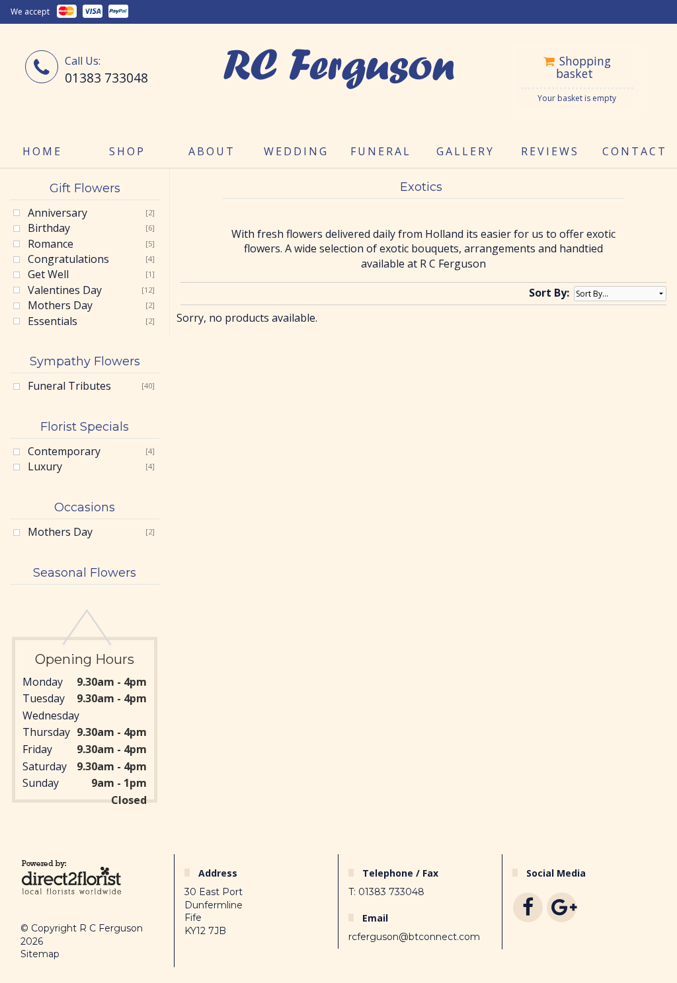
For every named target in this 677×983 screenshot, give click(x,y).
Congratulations (68, 259)
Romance (50, 244)
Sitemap (40, 954)
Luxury (45, 466)
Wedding (296, 151)
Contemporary (64, 451)
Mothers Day (60, 305)
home (42, 151)
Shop (127, 151)
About (211, 151)
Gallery (465, 151)
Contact (634, 151)
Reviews (550, 151)
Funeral (380, 151)
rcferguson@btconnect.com (414, 937)
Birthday (49, 228)
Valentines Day (65, 290)
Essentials (52, 321)
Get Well (48, 274)
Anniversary (57, 212)
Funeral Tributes (69, 386)
